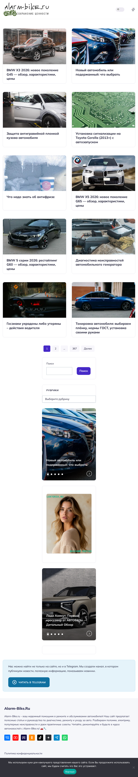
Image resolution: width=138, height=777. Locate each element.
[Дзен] (48, 738)
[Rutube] (24, 738)
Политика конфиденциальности (23, 753)
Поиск (50, 363)
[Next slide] (89, 473)
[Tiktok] (40, 738)
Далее (88, 348)
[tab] (48, 474)
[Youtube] (16, 738)
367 (74, 348)
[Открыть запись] (34, 55)
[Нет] (133, 767)
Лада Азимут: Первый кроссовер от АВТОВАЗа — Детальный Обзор (66, 620)
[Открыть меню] (133, 9)
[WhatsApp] (65, 738)
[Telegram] (57, 738)
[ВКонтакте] (7, 738)
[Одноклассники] (32, 738)
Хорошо (70, 771)
